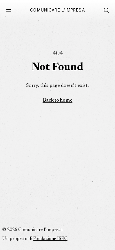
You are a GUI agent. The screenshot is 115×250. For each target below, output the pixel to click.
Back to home (58, 100)
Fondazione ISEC (50, 239)
